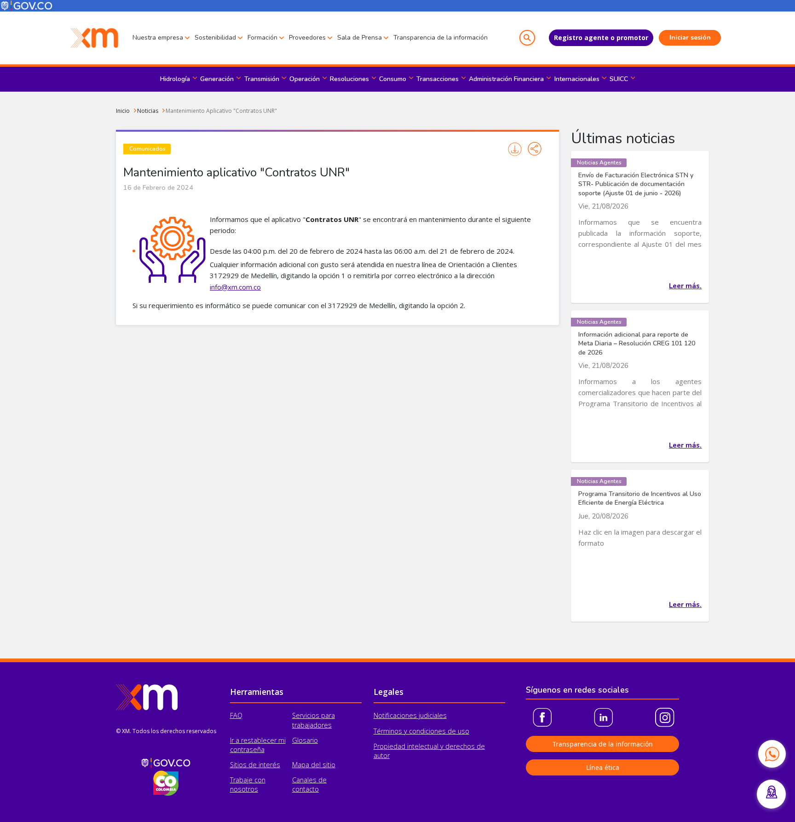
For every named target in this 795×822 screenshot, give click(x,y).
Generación (217, 79)
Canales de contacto (309, 784)
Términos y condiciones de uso (421, 731)
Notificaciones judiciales (410, 715)
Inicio (123, 111)
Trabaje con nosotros (247, 784)
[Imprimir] (515, 149)
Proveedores (307, 37)
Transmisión (261, 79)
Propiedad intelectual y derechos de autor (429, 751)
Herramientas (256, 691)
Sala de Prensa (359, 37)
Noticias (147, 111)
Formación (262, 37)
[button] (527, 38)
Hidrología (175, 79)
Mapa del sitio (313, 764)
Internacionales (576, 79)
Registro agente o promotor (601, 37)
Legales (388, 691)
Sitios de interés (255, 764)
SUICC (619, 79)
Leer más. (685, 286)
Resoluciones (349, 79)
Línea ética (602, 767)
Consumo (392, 79)
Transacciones (437, 79)
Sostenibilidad (215, 37)
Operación (304, 79)
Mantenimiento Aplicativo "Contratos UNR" (221, 111)
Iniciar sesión (690, 37)
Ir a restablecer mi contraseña (258, 745)
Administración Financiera (506, 79)
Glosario (305, 740)
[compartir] (535, 149)
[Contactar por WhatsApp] (772, 754)
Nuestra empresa (157, 37)
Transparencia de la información (440, 37)
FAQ (236, 715)
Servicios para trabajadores (313, 720)
